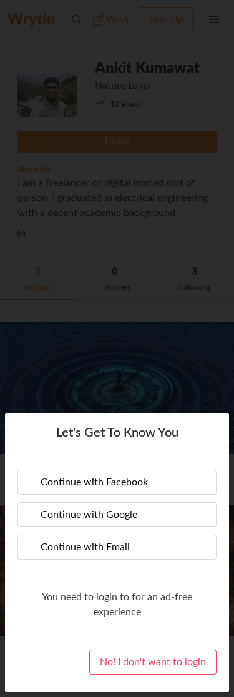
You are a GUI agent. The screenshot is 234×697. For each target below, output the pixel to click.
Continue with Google (89, 515)
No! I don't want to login (153, 662)
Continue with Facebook (94, 482)
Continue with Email (85, 547)
